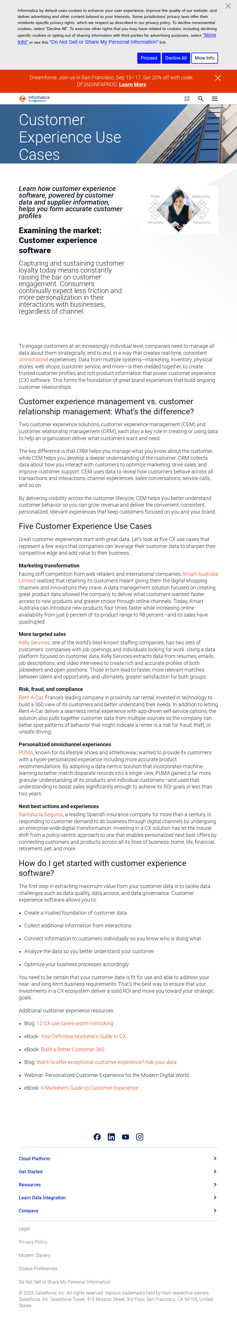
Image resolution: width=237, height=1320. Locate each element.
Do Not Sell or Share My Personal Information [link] (64, 1282)
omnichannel (33, 360)
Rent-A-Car (31, 698)
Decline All (176, 58)
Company (28, 1211)
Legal (24, 1228)
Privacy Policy (33, 1242)
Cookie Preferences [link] (38, 1268)
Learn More (132, 84)
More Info (204, 58)
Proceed (149, 58)
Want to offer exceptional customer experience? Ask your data (107, 1062)
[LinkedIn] (111, 1137)
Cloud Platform (34, 1158)
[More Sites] (187, 98)
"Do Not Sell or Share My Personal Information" (103, 42)
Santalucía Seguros (41, 814)
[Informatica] (34, 99)
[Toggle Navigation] (214, 98)
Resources (30, 1184)
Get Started (30, 1171)
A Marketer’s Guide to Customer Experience (89, 1088)
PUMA (26, 752)
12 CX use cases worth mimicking (75, 1023)
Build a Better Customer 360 (72, 1049)
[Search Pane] (200, 98)
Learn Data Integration (42, 1197)
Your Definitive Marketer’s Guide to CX (83, 1036)
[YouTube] (125, 1137)
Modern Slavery (34, 1255)
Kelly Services (34, 643)
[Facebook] (97, 1137)
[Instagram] (139, 1137)
